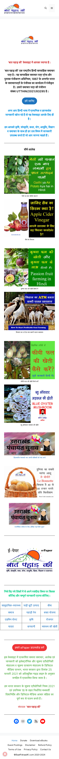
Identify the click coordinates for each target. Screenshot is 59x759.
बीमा (50, 605)
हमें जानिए (29, 101)
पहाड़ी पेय (31, 612)
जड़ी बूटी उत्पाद (31, 605)
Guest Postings (15, 745)
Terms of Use (14, 749)
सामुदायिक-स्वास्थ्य (11, 605)
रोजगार (49, 619)
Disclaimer (30, 745)
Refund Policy (45, 745)
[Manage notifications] (5, 754)
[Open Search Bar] (46, 8)
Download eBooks (38, 740)
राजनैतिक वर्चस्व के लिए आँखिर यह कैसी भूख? (29, 527)
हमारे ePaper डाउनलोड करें (29, 647)
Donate (23, 740)
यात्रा (11, 626)
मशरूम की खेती (49, 626)
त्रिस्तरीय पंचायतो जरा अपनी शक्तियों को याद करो (30, 457)
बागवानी (31, 626)
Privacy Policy (30, 749)
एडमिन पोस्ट (11, 619)
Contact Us (45, 749)
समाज (11, 612)
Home (14, 740)
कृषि (31, 619)
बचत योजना (50, 612)
